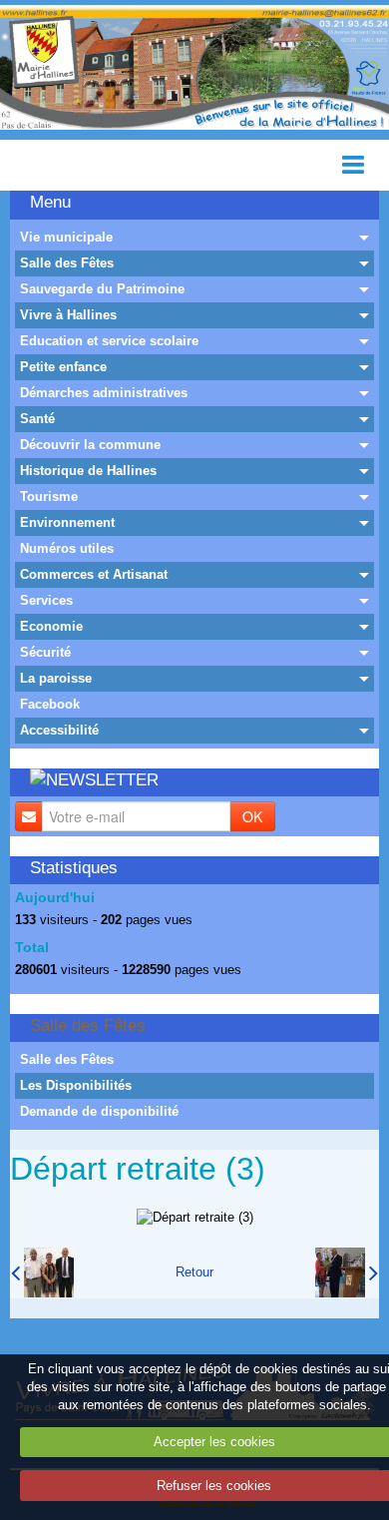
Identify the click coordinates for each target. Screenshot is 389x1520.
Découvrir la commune (90, 444)
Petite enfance (63, 366)
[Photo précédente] (42, 1272)
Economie (51, 626)
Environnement (67, 522)
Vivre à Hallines (68, 314)
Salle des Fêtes (67, 262)
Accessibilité (59, 730)
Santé (37, 418)
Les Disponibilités (76, 1085)
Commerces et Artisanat (94, 574)
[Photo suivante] (346, 1272)
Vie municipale (66, 237)
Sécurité (45, 652)
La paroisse (56, 678)
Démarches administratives (104, 392)
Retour (194, 1272)
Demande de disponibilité (99, 1111)
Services (46, 600)
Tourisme (49, 496)
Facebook (50, 704)
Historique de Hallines (88, 470)
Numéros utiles (67, 548)
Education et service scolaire (109, 340)
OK (252, 816)
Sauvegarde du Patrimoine (102, 288)
